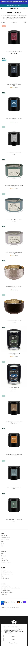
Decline (13, 639)
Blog (2, 576)
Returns (17, 607)
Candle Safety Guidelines (6, 572)
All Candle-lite (4, 535)
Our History (3, 570)
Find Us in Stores (5, 578)
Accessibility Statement (6, 562)
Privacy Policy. (8, 632)
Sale (2, 546)
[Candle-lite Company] (14, 8)
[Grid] (24, 22)
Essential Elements (5, 539)
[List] (26, 22)
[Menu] (1, 8)
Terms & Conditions (5, 590)
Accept (13, 636)
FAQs (2, 553)
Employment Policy (5, 586)
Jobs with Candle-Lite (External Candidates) (10, 588)
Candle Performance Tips (6, 574)
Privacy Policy (4, 594)
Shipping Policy (4, 560)
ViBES (2, 543)
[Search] (4, 8)
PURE (2, 541)
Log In (2, 558)
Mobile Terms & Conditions (7, 592)
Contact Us (3, 555)
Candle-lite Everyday (5, 537)
